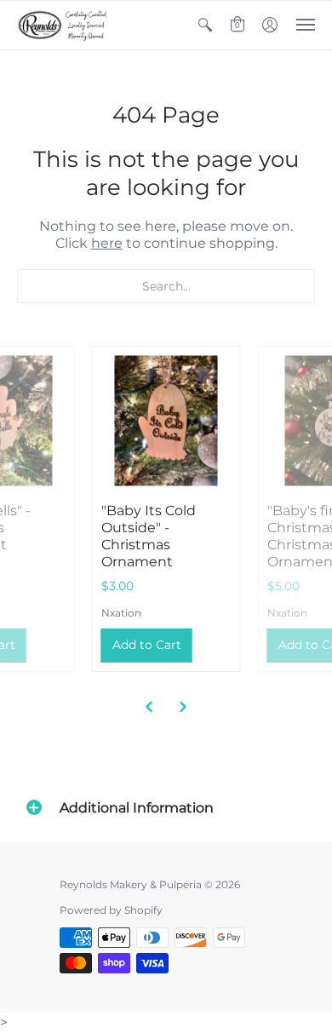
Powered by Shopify (111, 910)
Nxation (121, 612)
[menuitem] (205, 25)
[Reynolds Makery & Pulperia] (64, 25)
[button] (205, 25)
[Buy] (166, 420)
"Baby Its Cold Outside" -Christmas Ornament (148, 536)
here (107, 243)
